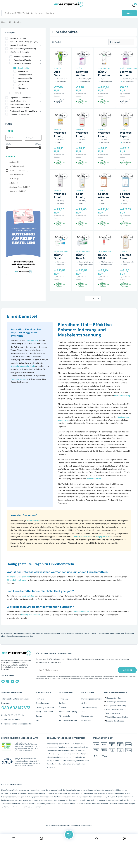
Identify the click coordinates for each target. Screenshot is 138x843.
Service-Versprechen (68, 720)
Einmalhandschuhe (81, 611)
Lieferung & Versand (45, 707)
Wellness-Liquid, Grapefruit (83, 136)
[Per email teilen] (17, 681)
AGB (83, 711)
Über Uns (63, 707)
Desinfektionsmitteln (30, 615)
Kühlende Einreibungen (17, 580)
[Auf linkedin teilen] (3, 681)
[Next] (98, 298)
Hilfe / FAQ (63, 699)
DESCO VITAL (102, 256)
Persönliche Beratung (68, 711)
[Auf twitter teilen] (12, 681)
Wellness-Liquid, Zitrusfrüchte (63, 136)
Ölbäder (21, 85)
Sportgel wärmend (104, 195)
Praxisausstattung (122, 395)
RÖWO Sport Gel (58, 258)
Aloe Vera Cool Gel (59, 75)
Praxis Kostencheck (44, 711)
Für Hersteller (64, 716)
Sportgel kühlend (125, 195)
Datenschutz (87, 716)
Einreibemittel (23, 68)
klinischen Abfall (94, 478)
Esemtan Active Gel (82, 75)
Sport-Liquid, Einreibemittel (85, 197)
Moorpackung (23, 81)
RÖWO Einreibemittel (107, 73)
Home (4, 22)
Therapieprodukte (18, 379)
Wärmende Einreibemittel (18, 577)
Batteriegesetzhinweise (91, 699)
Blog (37, 720)
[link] (41, 838)
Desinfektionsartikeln (82, 536)
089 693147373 (15, 707)
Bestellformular (42, 703)
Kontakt (39, 716)
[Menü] (13, 838)
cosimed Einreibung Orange (127, 258)
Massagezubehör (25, 78)
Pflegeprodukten (103, 536)
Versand (56, 96)
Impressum (86, 720)
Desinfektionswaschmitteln (23, 366)
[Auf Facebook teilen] (7, 681)
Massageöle (23, 71)
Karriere (62, 703)
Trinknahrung (23, 88)
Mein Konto (41, 699)
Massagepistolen (25, 75)
